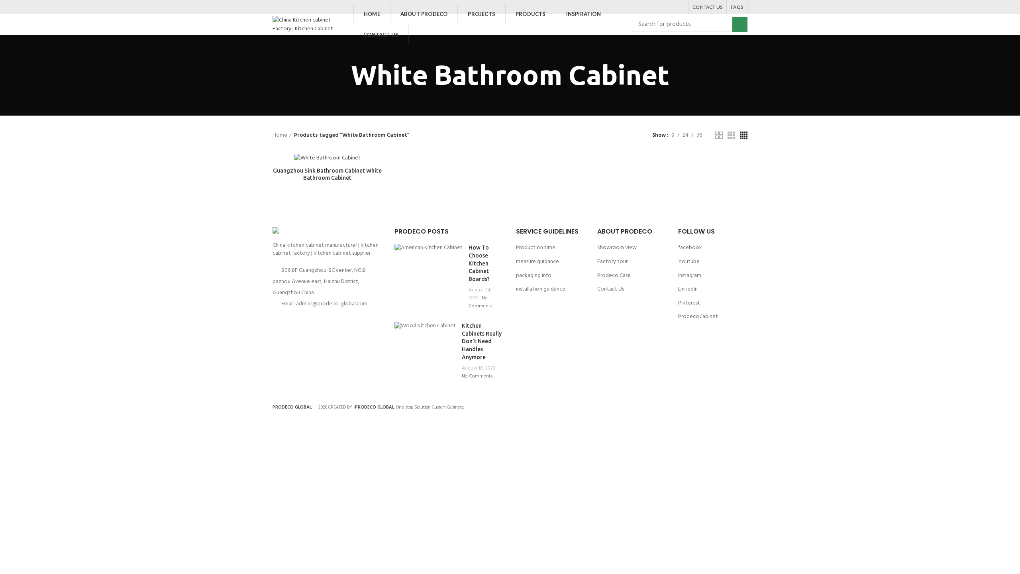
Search (739, 24)
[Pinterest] (669, 7)
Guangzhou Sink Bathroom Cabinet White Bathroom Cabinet (327, 174)
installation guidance (540, 289)
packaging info (533, 275)
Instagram (689, 275)
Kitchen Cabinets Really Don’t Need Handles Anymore (482, 341)
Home (280, 136)
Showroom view (617, 247)
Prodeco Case (614, 275)
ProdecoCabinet (698, 316)
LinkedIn (688, 289)
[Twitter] (659, 7)
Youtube (689, 261)
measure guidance (537, 261)
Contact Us (610, 289)
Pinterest (689, 303)
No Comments (480, 302)
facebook (690, 247)
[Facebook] (649, 7)
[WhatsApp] (679, 7)
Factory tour (612, 261)
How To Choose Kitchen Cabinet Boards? (479, 263)
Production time (535, 247)
